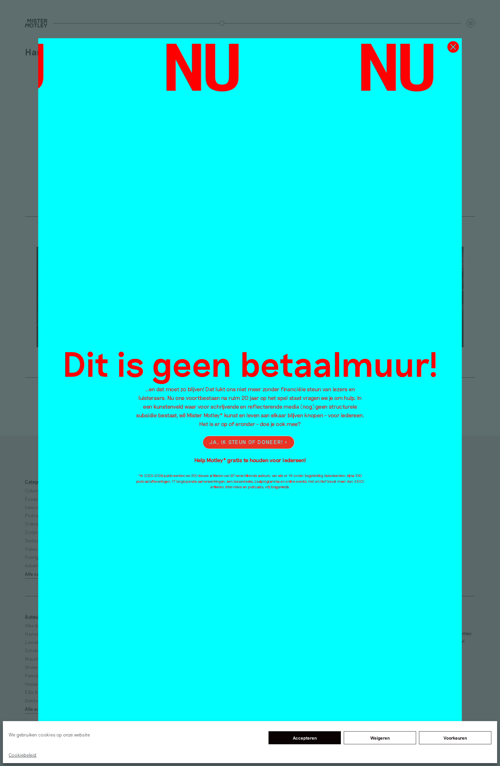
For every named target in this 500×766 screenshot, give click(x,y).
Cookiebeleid (22, 755)
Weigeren (380, 738)
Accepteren (305, 738)
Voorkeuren (455, 738)
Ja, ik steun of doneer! (246, 442)
